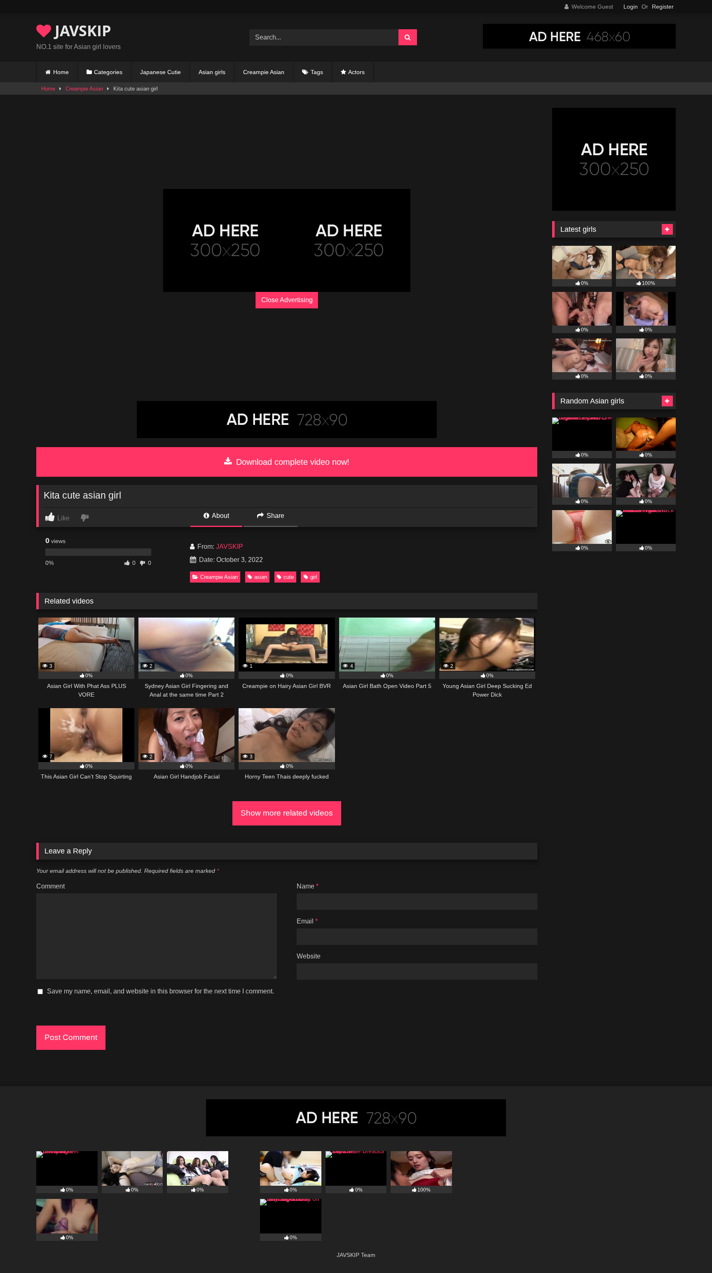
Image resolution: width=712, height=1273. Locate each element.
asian (260, 577)
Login (630, 6)
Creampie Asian (263, 72)
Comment (50, 886)
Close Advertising (287, 299)
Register (663, 6)
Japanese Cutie (160, 72)
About (220, 515)
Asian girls (212, 72)
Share (274, 515)
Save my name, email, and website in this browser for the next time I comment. (160, 991)
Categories (108, 72)
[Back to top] (686, 1248)
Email (307, 921)
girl (313, 577)
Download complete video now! (291, 461)
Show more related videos (287, 813)
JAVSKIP (81, 31)
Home (61, 72)
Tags (317, 72)
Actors (356, 72)
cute (288, 577)
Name (308, 886)
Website (309, 956)
